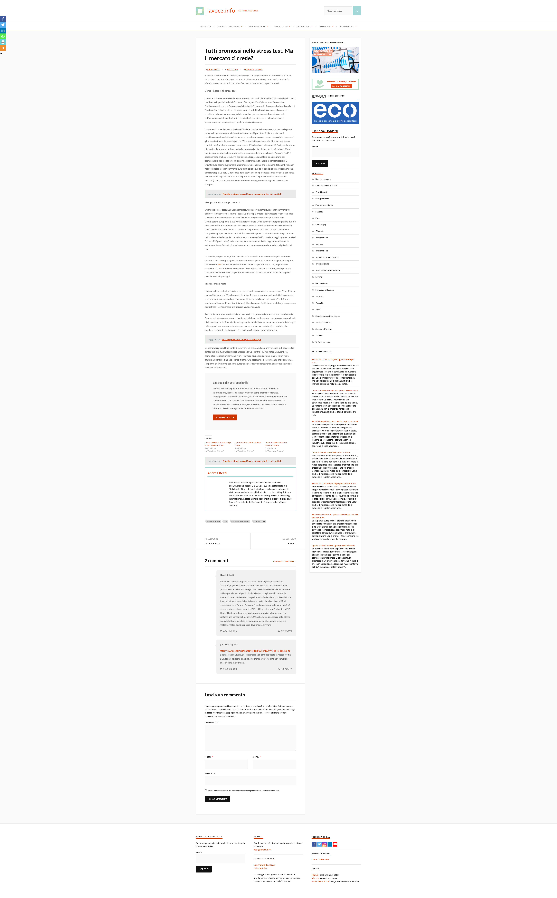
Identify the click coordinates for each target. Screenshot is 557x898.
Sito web (210, 773)
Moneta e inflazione (324, 290)
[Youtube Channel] (335, 844)
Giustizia (319, 231)
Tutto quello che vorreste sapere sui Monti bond (335, 390)
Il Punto (292, 543)
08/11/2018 (230, 631)
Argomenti (205, 26)
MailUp (315, 875)
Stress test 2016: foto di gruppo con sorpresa (334, 483)
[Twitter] (3, 25)
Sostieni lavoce (347, 26)
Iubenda (315, 878)
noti (220, 264)
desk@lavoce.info (262, 849)
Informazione (321, 250)
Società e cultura (323, 322)
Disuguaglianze (322, 198)
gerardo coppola (229, 644)
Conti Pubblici (321, 192)
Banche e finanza (254, 69)
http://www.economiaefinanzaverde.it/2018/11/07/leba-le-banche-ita (255, 650)
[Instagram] (324, 844)
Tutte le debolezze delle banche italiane (331, 452)
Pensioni (319, 296)
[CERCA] (357, 10)
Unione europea (322, 342)
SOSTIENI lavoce (225, 417)
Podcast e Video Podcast (228, 26)
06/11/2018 (232, 69)
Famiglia (319, 211)
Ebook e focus (281, 26)
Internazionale (322, 263)
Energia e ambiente (324, 205)
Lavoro (318, 277)
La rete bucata (212, 543)
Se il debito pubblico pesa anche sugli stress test (335, 421)
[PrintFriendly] (3, 42)
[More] (3, 48)
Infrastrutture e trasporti (327, 257)
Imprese (319, 244)
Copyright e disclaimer (264, 865)
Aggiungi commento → (284, 561)
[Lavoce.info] (217, 11)
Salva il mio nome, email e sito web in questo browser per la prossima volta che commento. (244, 790)
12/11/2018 (230, 669)
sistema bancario (240, 521)
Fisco (317, 218)
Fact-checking (303, 26)
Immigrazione (321, 237)
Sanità (318, 309)
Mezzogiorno (321, 283)
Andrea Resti (213, 69)
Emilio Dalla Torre (320, 881)
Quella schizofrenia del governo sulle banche (333, 545)
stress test (259, 521)
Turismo (319, 335)
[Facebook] (3, 19)
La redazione (325, 26)
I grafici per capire (257, 26)
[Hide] (1, 53)
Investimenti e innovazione (327, 270)
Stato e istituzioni (323, 329)
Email (257, 757)
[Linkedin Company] (330, 844)
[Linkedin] (3, 30)
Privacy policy (260, 868)
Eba (225, 521)
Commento (212, 722)
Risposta (286, 631)
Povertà (319, 303)
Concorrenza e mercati (326, 185)
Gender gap (320, 224)
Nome (209, 757)
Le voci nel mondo (320, 859)
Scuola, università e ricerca (327, 316)
